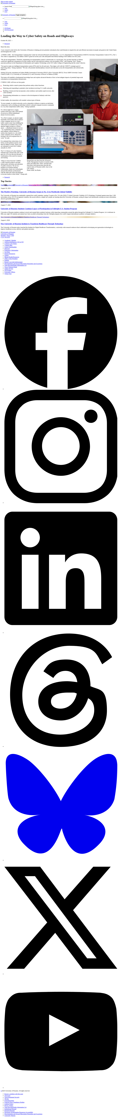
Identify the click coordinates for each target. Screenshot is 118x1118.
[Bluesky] (60, 860)
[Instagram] (60, 502)
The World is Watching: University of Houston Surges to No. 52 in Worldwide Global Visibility (36, 192)
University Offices (9, 272)
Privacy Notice (8, 1105)
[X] (60, 974)
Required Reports (9, 1110)
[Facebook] (60, 389)
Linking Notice (8, 1104)
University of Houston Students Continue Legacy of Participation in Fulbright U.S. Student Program (39, 209)
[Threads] (60, 746)
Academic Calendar (10, 240)
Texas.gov (7, 1095)
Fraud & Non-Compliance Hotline (14, 1102)
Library (6, 255)
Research (7, 43)
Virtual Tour (8, 273)
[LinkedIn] (60, 632)
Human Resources (9, 253)
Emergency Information (11, 250)
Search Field (8, 6)
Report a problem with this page (13, 1094)
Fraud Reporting (9, 1100)
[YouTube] (60, 1087)
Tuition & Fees (8, 268)
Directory (7, 248)
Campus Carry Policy (10, 243)
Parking (6, 260)
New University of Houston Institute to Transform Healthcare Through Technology (32, 224)
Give (5, 11)
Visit (5, 8)
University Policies (9, 1115)
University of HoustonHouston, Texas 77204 (7, 234)
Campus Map (8, 245)
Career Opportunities (10, 247)
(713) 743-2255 (5, 237)
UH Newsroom (8, 30)
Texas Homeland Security (11, 1097)
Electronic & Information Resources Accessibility (18, 1112)
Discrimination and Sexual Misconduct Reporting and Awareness (23, 263)
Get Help (7, 252)
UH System (7, 270)
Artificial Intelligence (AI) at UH (14, 242)
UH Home (7, 28)
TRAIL (6, 1099)
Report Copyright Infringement (13, 262)
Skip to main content (7, 1)
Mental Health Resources (11, 257)
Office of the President (11, 258)
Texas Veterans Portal (10, 267)
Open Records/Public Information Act (15, 265)
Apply (6, 10)
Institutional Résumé (10, 1109)
